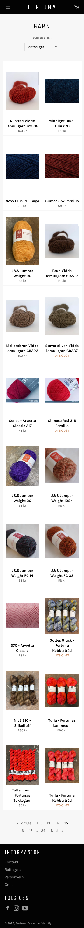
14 (57, 823)
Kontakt (11, 862)
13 (48, 823)
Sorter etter (42, 37)
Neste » (57, 830)
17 (30, 830)
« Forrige (23, 823)
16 (22, 830)
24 (43, 830)
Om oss (11, 884)
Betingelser (14, 869)
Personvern (14, 877)
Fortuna (42, 7)
